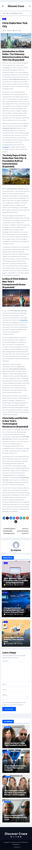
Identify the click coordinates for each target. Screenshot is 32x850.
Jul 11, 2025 (19, 643)
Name (4, 684)
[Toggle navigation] (3, 6)
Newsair (24, 842)
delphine (9, 30)
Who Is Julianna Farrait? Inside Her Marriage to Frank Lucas (15, 817)
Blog (4, 19)
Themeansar (15, 844)
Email (4, 689)
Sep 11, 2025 (19, 614)
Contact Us (17, 847)
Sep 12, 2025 (19, 584)
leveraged (5, 147)
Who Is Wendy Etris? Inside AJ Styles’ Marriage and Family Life (15, 768)
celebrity (7, 727)
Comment (5, 661)
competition (23, 320)
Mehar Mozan (10, 584)
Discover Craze (16, 6)
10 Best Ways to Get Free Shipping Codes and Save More (14, 639)
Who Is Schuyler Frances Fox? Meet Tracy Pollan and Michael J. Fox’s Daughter (15, 793)
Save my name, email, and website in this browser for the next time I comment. (13, 704)
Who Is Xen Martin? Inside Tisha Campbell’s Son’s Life (15, 744)
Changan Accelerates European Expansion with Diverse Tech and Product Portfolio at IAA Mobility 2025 (15, 611)
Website (4, 695)
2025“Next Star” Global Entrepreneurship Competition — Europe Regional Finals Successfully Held (16, 582)
